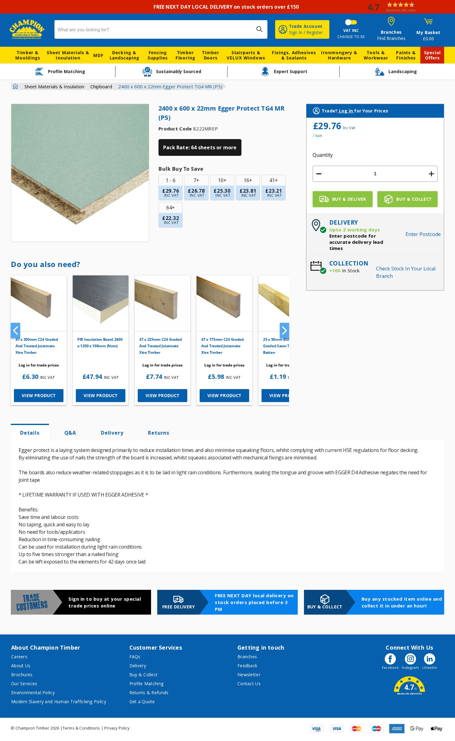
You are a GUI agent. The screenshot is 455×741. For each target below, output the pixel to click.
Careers (19, 657)
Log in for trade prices (39, 365)
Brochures (22, 674)
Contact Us (249, 683)
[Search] (259, 29)
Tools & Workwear (376, 55)
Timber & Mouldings (27, 55)
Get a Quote (142, 701)
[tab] (30, 432)
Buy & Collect (143, 674)
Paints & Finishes (406, 55)
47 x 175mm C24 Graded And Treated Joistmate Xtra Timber (222, 346)
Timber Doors (210, 55)
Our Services (24, 683)
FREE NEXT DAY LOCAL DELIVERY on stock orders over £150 (227, 6)
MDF (98, 55)
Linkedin (429, 667)
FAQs (135, 657)
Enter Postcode (423, 234)
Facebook (390, 667)
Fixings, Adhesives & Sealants (294, 55)
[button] (408, 7)
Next (284, 330)
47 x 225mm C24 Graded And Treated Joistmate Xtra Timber (160, 346)
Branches (247, 657)
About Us (20, 666)
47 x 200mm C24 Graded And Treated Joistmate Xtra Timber (36, 346)
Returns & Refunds (149, 692)
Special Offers (432, 55)
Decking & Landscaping (124, 55)
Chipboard (101, 86)
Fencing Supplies (158, 55)
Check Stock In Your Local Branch (406, 272)
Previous (15, 330)
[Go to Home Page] (14, 86)
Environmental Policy (33, 692)
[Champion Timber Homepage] (29, 29)
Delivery (112, 432)
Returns (158, 432)
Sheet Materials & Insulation (68, 55)
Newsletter (248, 674)
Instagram (410, 667)
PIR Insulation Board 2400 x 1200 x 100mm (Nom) (100, 343)
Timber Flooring (185, 55)
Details (30, 432)
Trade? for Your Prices (355, 111)
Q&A (70, 432)
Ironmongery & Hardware (339, 55)
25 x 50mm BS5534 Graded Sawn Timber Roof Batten (286, 346)
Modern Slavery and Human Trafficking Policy (58, 701)
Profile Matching (146, 683)
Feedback (247, 666)
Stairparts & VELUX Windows (246, 55)
